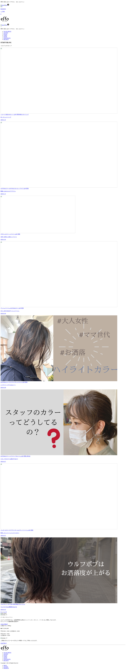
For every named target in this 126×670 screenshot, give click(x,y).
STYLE (5, 34)
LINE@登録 (4, 624)
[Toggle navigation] (1, 26)
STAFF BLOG (7, 38)
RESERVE (6, 668)
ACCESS (6, 32)
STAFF (5, 36)
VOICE (5, 35)
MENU (5, 665)
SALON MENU (7, 31)
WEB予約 (3, 643)
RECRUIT (6, 39)
